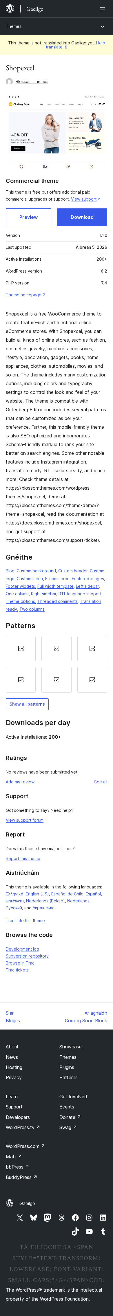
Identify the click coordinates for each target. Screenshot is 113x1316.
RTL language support (80, 593)
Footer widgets (20, 586)
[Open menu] (103, 8)
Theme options (20, 601)
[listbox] (56, 664)
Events (66, 1107)
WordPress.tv (23, 1127)
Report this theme (23, 858)
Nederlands (78, 900)
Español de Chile (67, 893)
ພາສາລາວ (15, 900)
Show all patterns (27, 704)
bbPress (17, 1167)
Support (14, 1107)
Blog (10, 570)
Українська (43, 907)
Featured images (88, 578)
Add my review (20, 781)
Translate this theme (25, 920)
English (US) (37, 893)
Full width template (55, 586)
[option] (21, 648)
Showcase (70, 1047)
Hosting (14, 1067)
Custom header (73, 570)
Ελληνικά (14, 893)
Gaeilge (27, 1203)
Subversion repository (27, 955)
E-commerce (57, 578)
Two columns (32, 609)
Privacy (14, 1077)
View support (83, 199)
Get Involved (73, 1096)
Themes (13, 26)
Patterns (68, 1077)
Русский (14, 907)
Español (93, 893)
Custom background (36, 570)
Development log (22, 949)
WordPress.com (25, 1146)
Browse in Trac (20, 962)
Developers (18, 1117)
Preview (28, 217)
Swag (68, 1127)
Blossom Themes (32, 81)
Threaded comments (57, 601)
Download (82, 217)
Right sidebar (43, 593)
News (12, 1057)
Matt (14, 1157)
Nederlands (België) (45, 900)
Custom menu (30, 578)
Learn (12, 1096)
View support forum (24, 820)
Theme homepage (23, 294)
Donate (70, 1117)
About (12, 1047)
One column (17, 593)
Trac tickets (17, 969)
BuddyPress (21, 1177)
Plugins (66, 1067)
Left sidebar (87, 586)
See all (100, 781)
